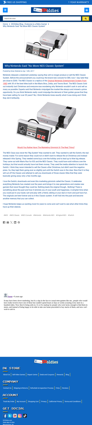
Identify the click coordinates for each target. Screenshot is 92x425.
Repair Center (32, 375)
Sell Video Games (18, 375)
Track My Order (8, 401)
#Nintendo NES (48, 215)
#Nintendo (37, 215)
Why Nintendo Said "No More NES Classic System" (34, 65)
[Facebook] (4, 222)
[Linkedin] (15, 222)
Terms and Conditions (72, 401)
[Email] (8, 222)
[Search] (85, 18)
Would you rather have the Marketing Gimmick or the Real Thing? (46, 147)
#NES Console (26, 215)
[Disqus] (46, 258)
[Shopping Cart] (86, 10)
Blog (67, 375)
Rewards (60, 375)
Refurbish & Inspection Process (41, 388)
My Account (21, 401)
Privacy (44, 401)
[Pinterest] (19, 222)
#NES (6, 215)
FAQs (58, 388)
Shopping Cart (33, 401)
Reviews (65, 388)
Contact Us (7, 388)
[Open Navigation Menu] (5, 10)
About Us (6, 375)
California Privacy (55, 401)
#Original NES (61, 215)
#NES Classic (14, 215)
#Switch (71, 215)
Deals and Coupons (47, 375)
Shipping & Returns (21, 388)
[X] (11, 222)
